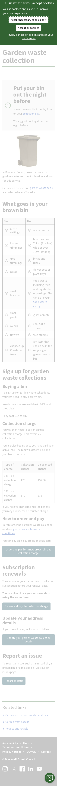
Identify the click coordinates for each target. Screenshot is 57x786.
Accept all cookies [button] (28, 28)
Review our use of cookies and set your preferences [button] (30, 36)
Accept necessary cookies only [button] (28, 20)
